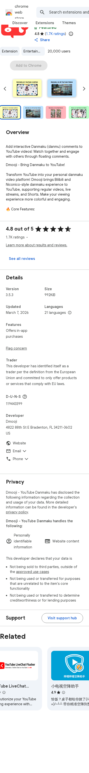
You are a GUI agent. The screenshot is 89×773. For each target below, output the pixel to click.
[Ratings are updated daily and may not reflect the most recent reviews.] (71, 34)
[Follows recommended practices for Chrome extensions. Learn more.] (36, 28)
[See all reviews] (22, 259)
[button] (27, 88)
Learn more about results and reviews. (36, 245)
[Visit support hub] (62, 618)
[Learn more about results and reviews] (25, 397)
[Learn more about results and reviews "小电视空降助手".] (63, 692)
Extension (10, 51)
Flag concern (16, 348)
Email (17, 451)
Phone (18, 459)
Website (19, 443)
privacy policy (17, 512)
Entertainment (34, 51)
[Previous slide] (5, 89)
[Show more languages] (70, 313)
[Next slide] (84, 89)
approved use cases (32, 572)
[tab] (20, 22)
